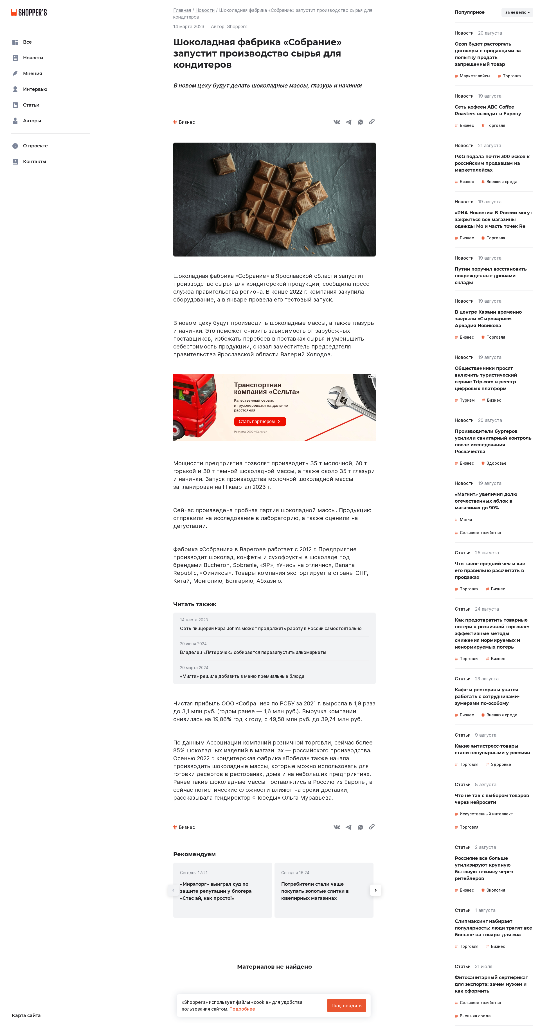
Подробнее (241, 1009)
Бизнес (187, 122)
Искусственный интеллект (486, 813)
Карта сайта (26, 1015)
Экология (496, 890)
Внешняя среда (502, 181)
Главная (182, 10)
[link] (274, 628)
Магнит (467, 519)
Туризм (467, 400)
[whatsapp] (360, 123)
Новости (205, 10)
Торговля (512, 75)
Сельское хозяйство (480, 532)
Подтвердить (347, 1005)
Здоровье (497, 463)
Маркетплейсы (475, 75)
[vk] (337, 123)
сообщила (337, 283)
